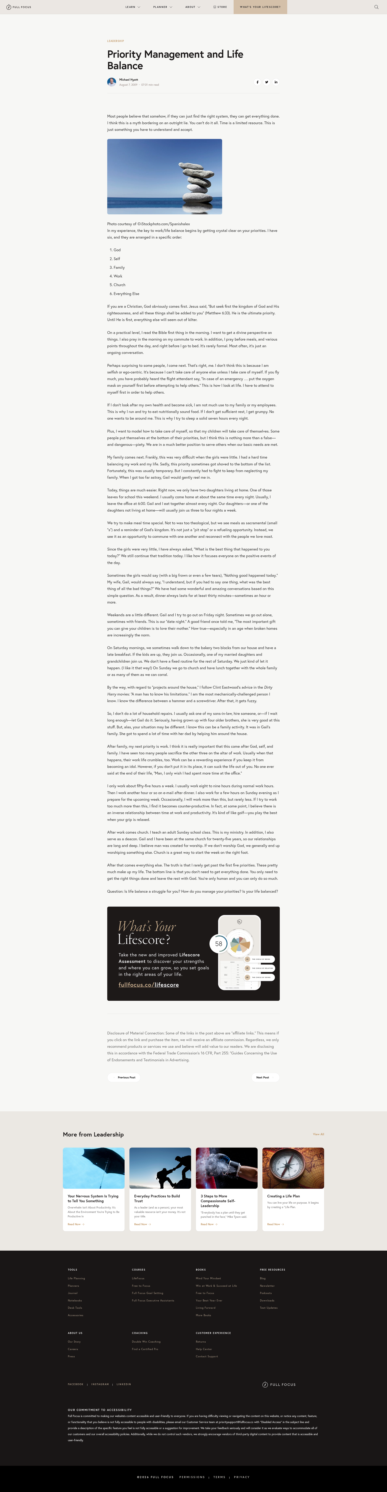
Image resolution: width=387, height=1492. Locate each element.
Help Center (204, 1349)
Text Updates (269, 1308)
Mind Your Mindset (208, 1278)
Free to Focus (141, 1286)
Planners (73, 1286)
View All (318, 1134)
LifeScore (260, 6)
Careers (73, 1349)
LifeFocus (138, 1278)
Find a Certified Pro (145, 1349)
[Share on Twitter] (266, 82)
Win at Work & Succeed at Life (216, 1286)
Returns (201, 1341)
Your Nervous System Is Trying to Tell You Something (93, 1198)
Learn (130, 6)
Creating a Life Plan (283, 1196)
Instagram (100, 1384)
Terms (219, 1477)
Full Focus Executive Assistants (153, 1300)
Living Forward (205, 1308)
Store (222, 6)
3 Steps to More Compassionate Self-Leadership (218, 1201)
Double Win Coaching (146, 1341)
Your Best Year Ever (209, 1300)
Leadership (115, 41)
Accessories (75, 1315)
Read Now (74, 1224)
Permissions (192, 1477)
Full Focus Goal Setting (147, 1293)
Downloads (267, 1300)
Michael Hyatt (128, 79)
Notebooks (75, 1300)
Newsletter (267, 1286)
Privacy (242, 1477)
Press (71, 1356)
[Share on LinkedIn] (276, 82)
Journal (73, 1293)
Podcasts (266, 1293)
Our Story (74, 1341)
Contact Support (207, 1356)
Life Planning (76, 1278)
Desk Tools (75, 1308)
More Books (203, 1315)
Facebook (76, 1384)
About (190, 6)
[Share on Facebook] (257, 82)
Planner (160, 6)
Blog (263, 1278)
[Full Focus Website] (278, 1384)
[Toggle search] (376, 7)
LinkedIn (124, 1384)
